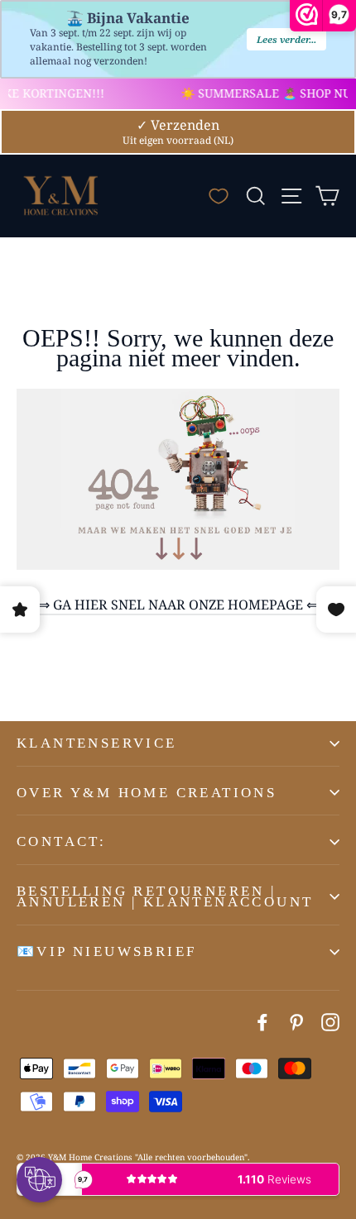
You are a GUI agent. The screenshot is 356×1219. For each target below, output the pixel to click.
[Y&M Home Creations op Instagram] (330, 1021)
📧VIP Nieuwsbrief (106, 951)
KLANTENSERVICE (97, 743)
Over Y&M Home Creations (147, 793)
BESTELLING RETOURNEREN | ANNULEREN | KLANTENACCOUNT (165, 897)
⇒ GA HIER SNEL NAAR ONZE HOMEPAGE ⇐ (178, 604)
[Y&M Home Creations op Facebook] (262, 1021)
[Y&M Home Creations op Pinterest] (296, 1021)
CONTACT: (61, 841)
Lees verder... (286, 39)
